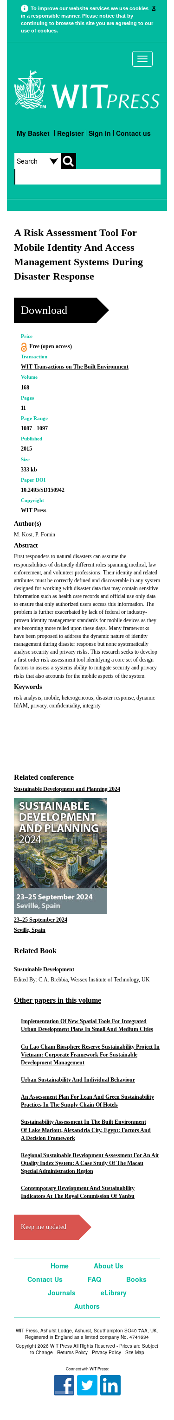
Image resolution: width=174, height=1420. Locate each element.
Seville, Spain (29, 930)
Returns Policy (72, 1352)
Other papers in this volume (57, 1000)
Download (44, 310)
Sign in (100, 133)
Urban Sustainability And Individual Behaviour (78, 1079)
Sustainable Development (44, 969)
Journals (62, 1292)
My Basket (33, 133)
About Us (108, 1265)
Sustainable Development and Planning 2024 (67, 789)
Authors (87, 1306)
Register (70, 133)
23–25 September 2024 (40, 920)
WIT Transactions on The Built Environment (75, 366)
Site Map (134, 1352)
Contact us (133, 133)
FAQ (94, 1279)
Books (136, 1279)
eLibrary (114, 1292)
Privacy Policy (106, 1352)
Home (60, 1265)
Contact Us (45, 1279)
